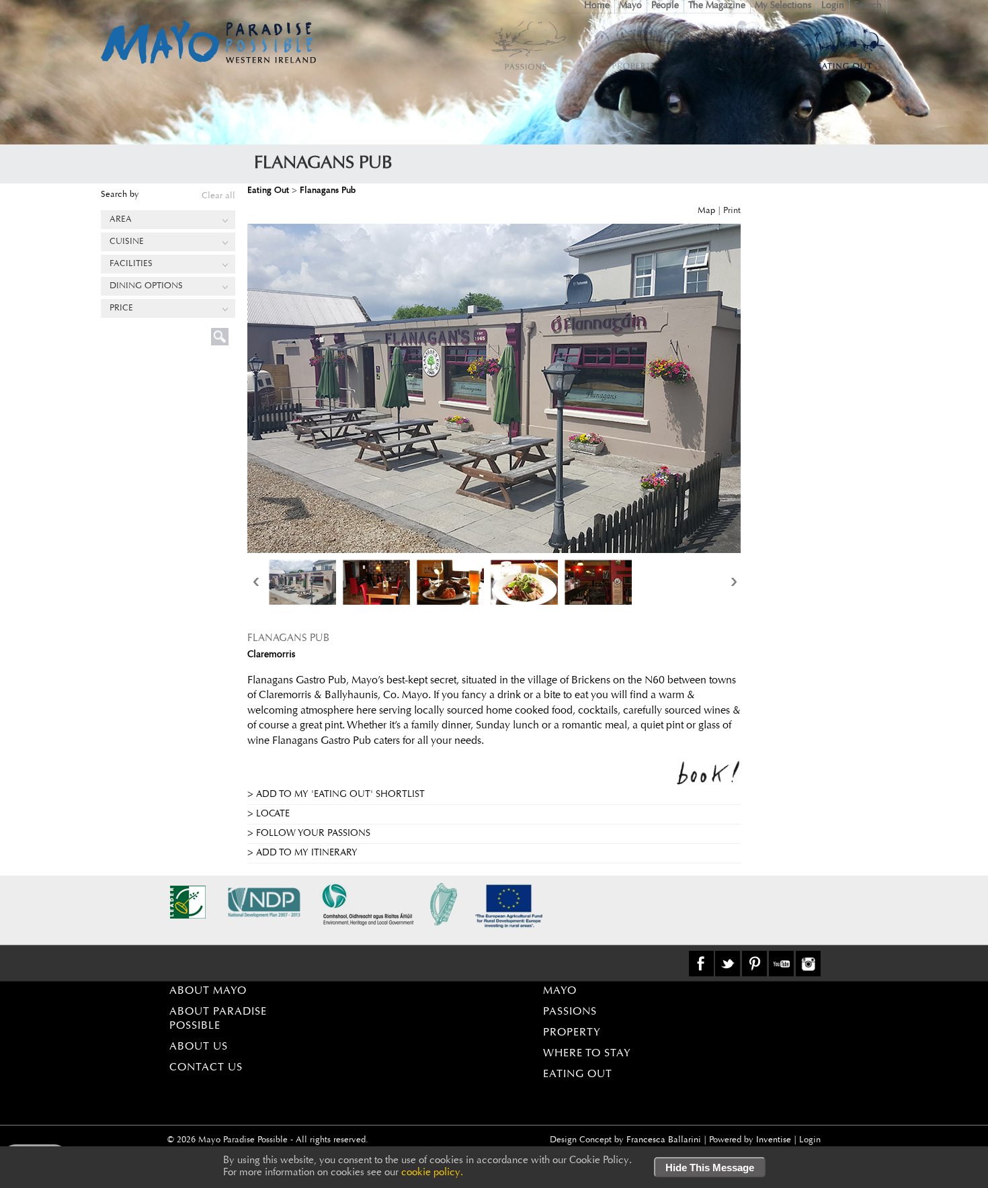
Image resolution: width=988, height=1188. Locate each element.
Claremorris (271, 655)
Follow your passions (313, 834)
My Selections (783, 6)
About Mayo (208, 991)
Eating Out (577, 1074)
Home (597, 6)
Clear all (218, 196)
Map (706, 210)
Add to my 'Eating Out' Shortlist (340, 795)
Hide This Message (709, 1167)
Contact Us (206, 1067)
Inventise (773, 1140)
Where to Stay (587, 1053)
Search (868, 6)
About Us (198, 1047)
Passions (570, 1012)
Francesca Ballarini (663, 1140)
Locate (273, 814)
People (665, 6)
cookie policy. (432, 1173)
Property (572, 1032)
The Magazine (716, 6)
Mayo (630, 6)
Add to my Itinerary (307, 853)
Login (832, 6)
